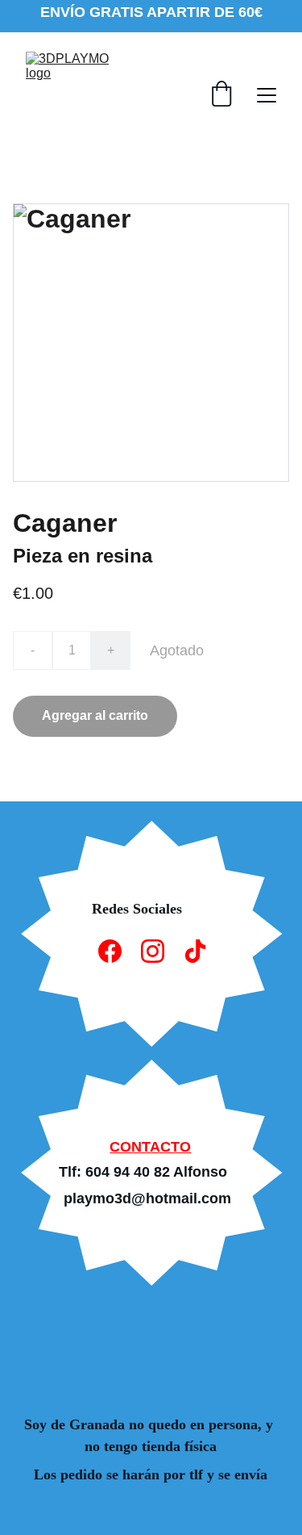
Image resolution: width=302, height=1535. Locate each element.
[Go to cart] (221, 95)
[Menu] (266, 95)
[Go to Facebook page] (110, 951)
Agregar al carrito (95, 715)
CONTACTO (150, 1147)
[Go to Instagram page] (152, 951)
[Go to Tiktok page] (195, 951)
